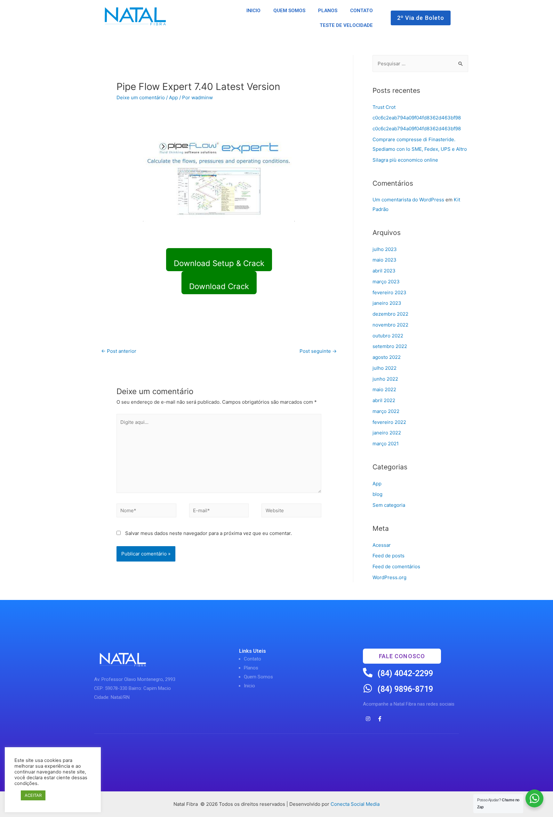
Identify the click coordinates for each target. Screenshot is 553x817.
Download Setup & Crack (219, 263)
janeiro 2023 (387, 303)
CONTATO (361, 10)
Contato (252, 659)
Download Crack (219, 286)
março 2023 (386, 282)
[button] (421, 18)
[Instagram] (368, 719)
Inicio (249, 686)
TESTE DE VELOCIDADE (346, 25)
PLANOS (327, 10)
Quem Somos (258, 677)
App (173, 97)
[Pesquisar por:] (420, 64)
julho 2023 (385, 249)
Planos (251, 668)
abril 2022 (384, 400)
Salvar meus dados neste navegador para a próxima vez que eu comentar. (208, 533)
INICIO (253, 10)
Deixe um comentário (140, 97)
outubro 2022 (388, 336)
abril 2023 (384, 271)
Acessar (382, 545)
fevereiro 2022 (389, 422)
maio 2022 (384, 389)
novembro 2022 (390, 325)
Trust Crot (384, 107)
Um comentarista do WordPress (408, 200)
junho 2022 (385, 379)
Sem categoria (389, 505)
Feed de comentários (396, 566)
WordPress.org (389, 577)
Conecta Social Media (355, 804)
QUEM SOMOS (289, 10)
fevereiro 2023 (389, 292)
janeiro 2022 (387, 433)
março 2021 (386, 444)
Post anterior (118, 351)
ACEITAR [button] (33, 795)
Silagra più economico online (405, 160)
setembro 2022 (390, 346)
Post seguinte (318, 351)
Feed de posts (389, 556)
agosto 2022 (387, 357)
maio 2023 (385, 260)
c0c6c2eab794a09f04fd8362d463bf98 (417, 118)
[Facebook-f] (380, 719)
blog (377, 494)
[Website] (291, 511)
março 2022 (386, 411)
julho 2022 (385, 368)
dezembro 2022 (390, 314)
